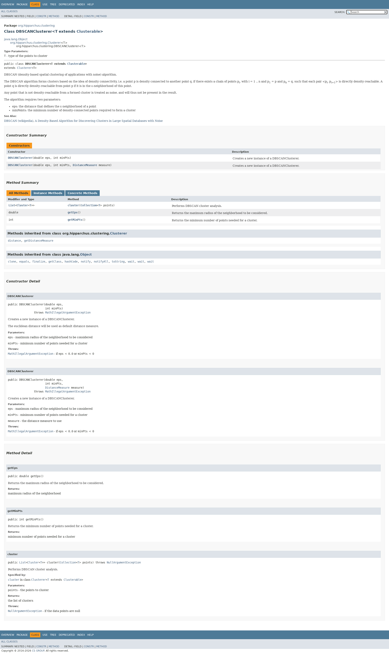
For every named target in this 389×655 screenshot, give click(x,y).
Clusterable (88, 31)
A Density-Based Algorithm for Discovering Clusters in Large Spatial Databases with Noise (99, 120)
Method (54, 16)
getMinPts (75, 219)
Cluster (22, 205)
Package (22, 4)
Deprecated (67, 4)
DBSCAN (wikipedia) (18, 120)
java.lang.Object (15, 39)
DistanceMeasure (85, 165)
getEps (72, 212)
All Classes (9, 11)
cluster (73, 205)
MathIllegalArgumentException (68, 312)
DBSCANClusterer (20, 157)
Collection (89, 205)
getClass (54, 261)
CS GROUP (38, 650)
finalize (38, 261)
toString (118, 261)
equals (24, 261)
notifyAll (101, 261)
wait (131, 261)
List (12, 205)
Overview (7, 4)
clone (12, 261)
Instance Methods (48, 193)
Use (45, 4)
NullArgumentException (124, 562)
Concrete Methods (82, 193)
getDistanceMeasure (38, 240)
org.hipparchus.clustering (36, 25)
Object (86, 254)
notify (86, 261)
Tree (53, 4)
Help (90, 4)
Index (81, 4)
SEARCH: (339, 12)
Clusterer (24, 67)
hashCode (71, 261)
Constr (41, 16)
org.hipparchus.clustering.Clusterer (35, 42)
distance (14, 240)
